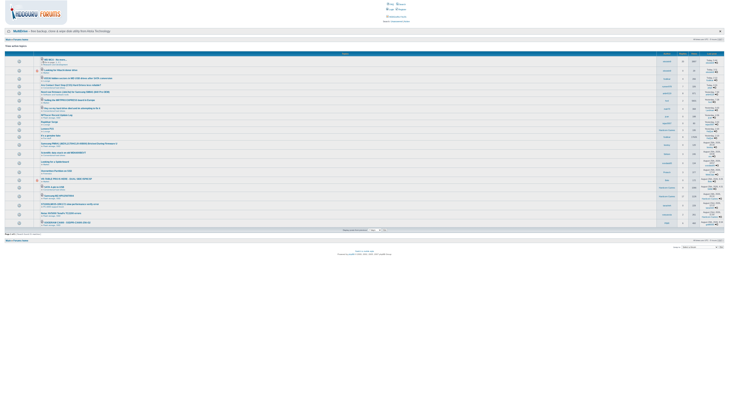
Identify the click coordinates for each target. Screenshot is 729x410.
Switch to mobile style (364, 251)
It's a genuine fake (51, 135)
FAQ (391, 4)
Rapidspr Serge (49, 122)
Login (391, 9)
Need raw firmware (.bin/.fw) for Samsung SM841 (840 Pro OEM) (75, 92)
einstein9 (667, 61)
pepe (710, 88)
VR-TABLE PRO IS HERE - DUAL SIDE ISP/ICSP (66, 179)
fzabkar (667, 79)
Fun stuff (47, 138)
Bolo (667, 180)
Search (402, 4)
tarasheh (667, 205)
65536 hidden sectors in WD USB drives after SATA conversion (78, 78)
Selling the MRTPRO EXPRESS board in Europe (69, 100)
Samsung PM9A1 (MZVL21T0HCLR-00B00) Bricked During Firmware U (79, 143)
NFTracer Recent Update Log (56, 115)
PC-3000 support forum (53, 207)
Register (402, 9)
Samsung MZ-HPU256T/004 (59, 196)
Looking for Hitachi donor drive (60, 70)
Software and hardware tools (56, 95)
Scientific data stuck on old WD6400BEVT (63, 152)
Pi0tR (666, 223)
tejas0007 (667, 123)
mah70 (667, 109)
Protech (667, 172)
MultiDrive (20, 31)
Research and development (55, 65)
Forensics (47, 174)
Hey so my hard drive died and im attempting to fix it (72, 108)
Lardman (710, 110)
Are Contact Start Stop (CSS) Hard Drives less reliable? (71, 85)
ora (710, 156)
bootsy (667, 145)
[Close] (720, 31)
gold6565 (710, 224)
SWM (710, 189)
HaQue (710, 131)
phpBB (352, 254)
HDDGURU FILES (397, 17)
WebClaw (710, 174)
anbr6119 (667, 93)
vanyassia (667, 215)
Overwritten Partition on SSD (56, 171)
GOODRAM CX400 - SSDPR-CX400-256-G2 (67, 222)
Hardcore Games (667, 130)
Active (407, 21)
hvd (667, 101)
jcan (667, 116)
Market (46, 73)
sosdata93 (667, 163)
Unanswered (396, 21)
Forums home (20, 39)
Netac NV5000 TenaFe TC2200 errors (61, 213)
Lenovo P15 (47, 129)
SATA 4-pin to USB (54, 187)
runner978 (667, 86)
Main (8, 39)
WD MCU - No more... (55, 59)
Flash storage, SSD (51, 118)
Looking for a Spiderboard (55, 162)
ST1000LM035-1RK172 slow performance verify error (70, 204)
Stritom (667, 154)
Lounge (46, 81)
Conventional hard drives (54, 88)
